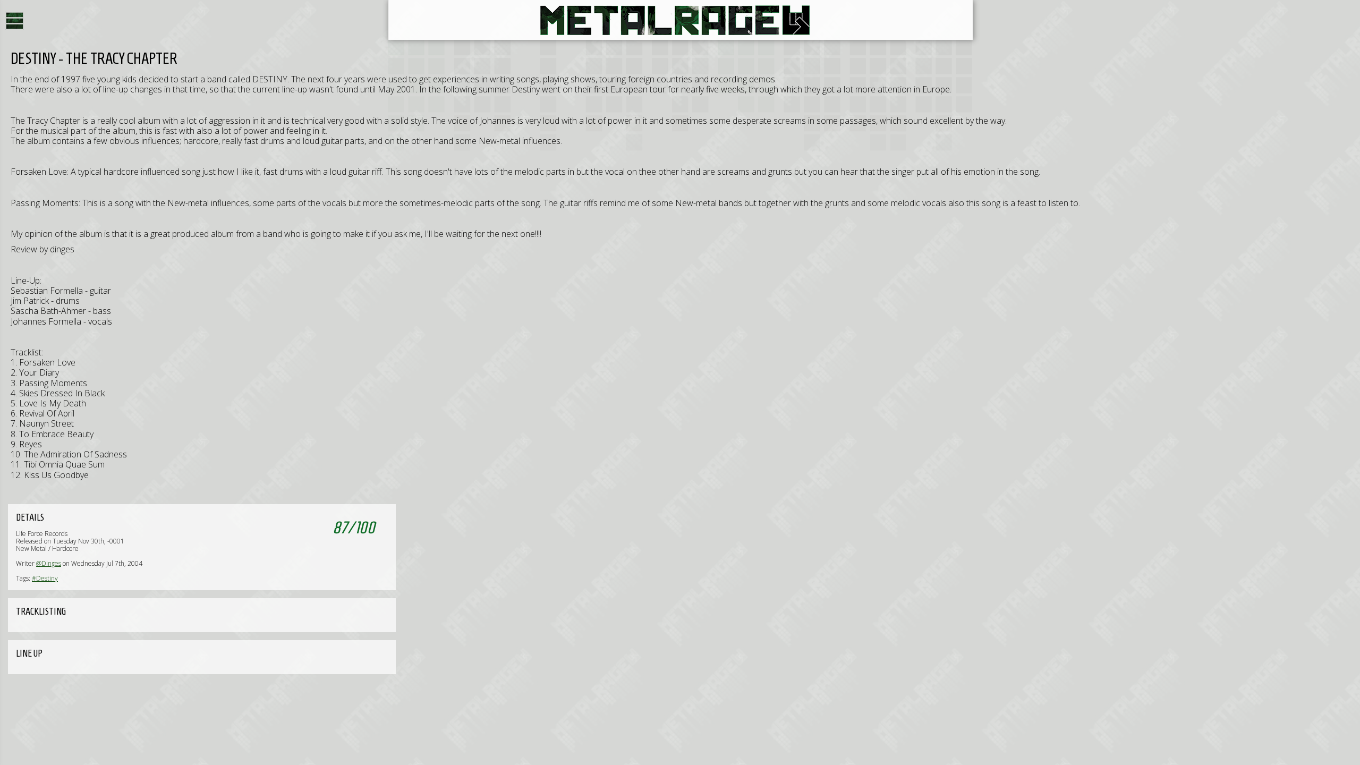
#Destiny (45, 578)
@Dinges (48, 563)
